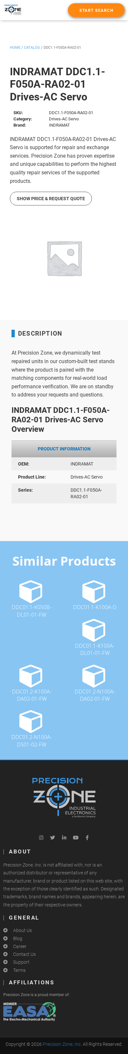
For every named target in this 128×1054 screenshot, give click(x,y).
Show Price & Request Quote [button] (51, 198)
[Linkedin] (64, 838)
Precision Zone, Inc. (62, 1044)
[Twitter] (52, 838)
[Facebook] (87, 838)
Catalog (32, 47)
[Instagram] (41, 838)
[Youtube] (75, 838)
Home (15, 47)
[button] (96, 10)
